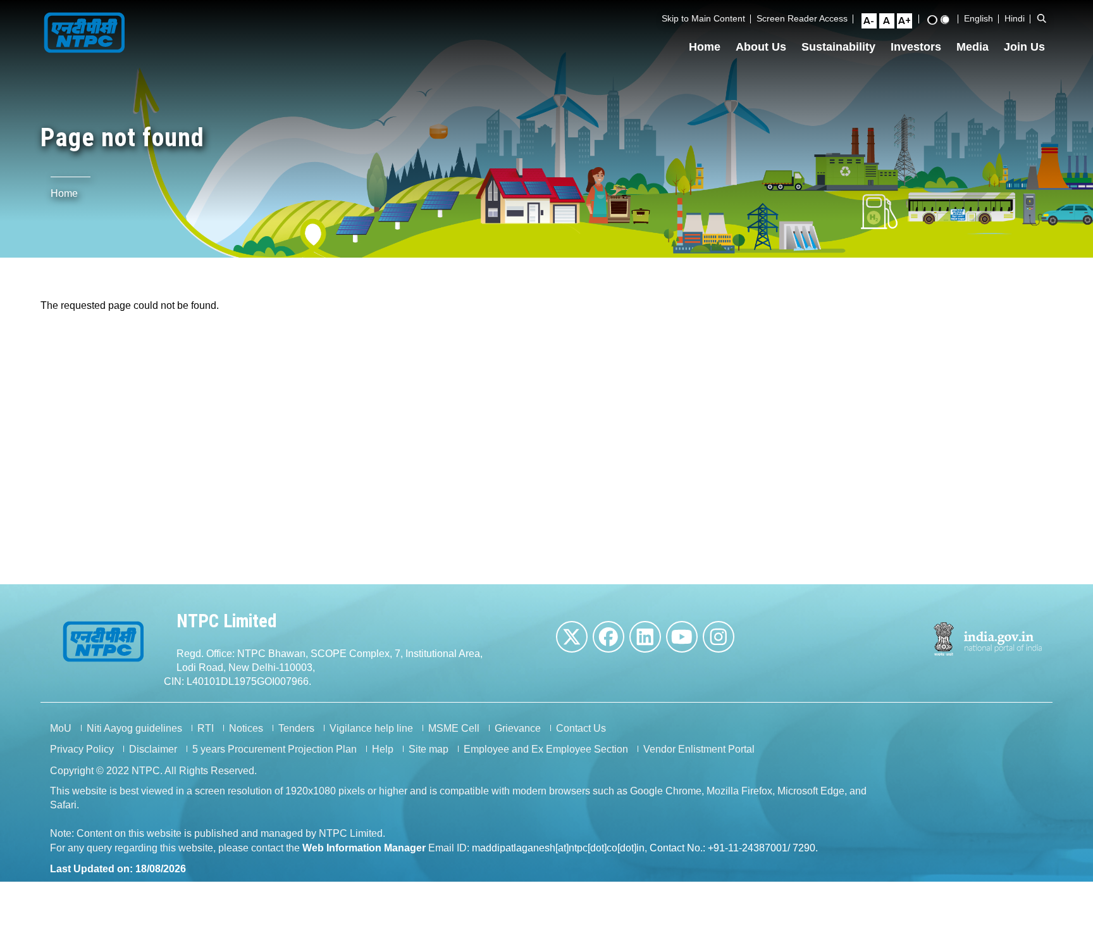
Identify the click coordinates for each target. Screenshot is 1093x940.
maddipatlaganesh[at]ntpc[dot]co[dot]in (558, 848)
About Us (761, 47)
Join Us (1024, 47)
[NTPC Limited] (84, 31)
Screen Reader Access (802, 18)
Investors (916, 47)
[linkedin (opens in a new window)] (645, 637)
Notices (246, 728)
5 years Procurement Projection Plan (274, 749)
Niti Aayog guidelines (134, 728)
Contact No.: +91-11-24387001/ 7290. (734, 848)
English (978, 18)
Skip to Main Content (703, 18)
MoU (60, 728)
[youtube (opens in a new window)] (682, 637)
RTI (205, 728)
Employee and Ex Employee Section (546, 749)
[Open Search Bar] (1041, 18)
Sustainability (838, 47)
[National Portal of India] (988, 638)
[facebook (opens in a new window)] (608, 637)
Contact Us (581, 728)
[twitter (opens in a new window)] (572, 637)
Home (704, 47)
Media (972, 47)
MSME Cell (453, 728)
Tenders (296, 728)
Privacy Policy (82, 749)
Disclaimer (153, 749)
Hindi (1014, 18)
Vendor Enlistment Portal (699, 749)
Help (382, 749)
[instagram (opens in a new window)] (718, 637)
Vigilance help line (371, 728)
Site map (428, 749)
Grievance (518, 728)
